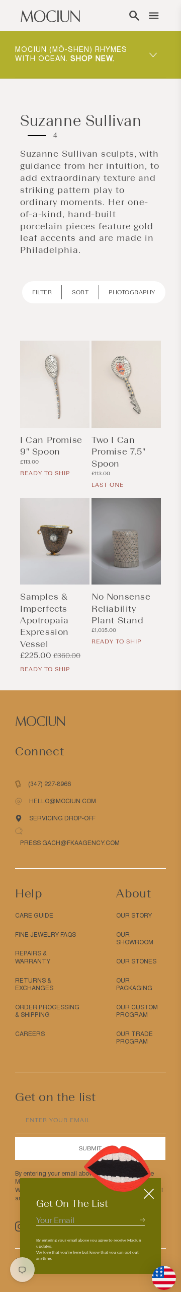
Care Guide (34, 915)
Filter (42, 292)
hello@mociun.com (62, 801)
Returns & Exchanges (34, 984)
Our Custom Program (137, 1011)
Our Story (134, 915)
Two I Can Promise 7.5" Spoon (118, 451)
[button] (134, 15)
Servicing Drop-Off (62, 818)
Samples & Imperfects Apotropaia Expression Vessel (44, 620)
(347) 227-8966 (49, 784)
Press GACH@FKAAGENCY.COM (70, 843)
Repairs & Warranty (32, 957)
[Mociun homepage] (50, 15)
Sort (80, 292)
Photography (132, 292)
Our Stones (136, 961)
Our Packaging (134, 984)
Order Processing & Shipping (47, 1011)
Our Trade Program (134, 1038)
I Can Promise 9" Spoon (51, 445)
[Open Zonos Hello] (159, 1273)
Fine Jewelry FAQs (45, 934)
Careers (30, 1034)
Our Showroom (134, 938)
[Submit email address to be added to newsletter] (142, 1219)
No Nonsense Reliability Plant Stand (121, 608)
